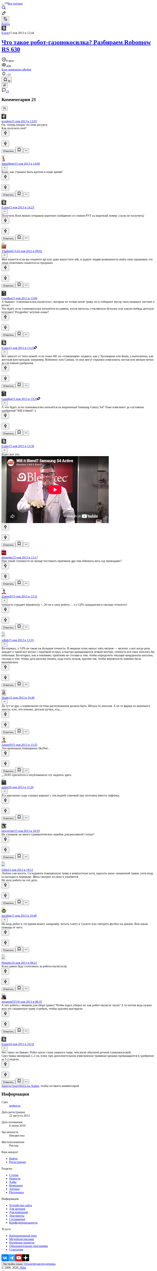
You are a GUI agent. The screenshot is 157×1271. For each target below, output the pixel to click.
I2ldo (5, 869)
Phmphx (7, 962)
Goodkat (7, 298)
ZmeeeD (7, 596)
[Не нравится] (5, 144)
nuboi (5, 787)
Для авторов (17, 1208)
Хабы (12, 1182)
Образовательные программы (28, 1246)
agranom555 (9, 1001)
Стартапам (16, 1249)
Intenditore (8, 163)
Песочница (16, 1192)
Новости (14, 1178)
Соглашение (17, 1219)
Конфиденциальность (23, 1222)
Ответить (8, 151)
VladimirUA (9, 251)
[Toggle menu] (3, 4)
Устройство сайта (20, 1205)
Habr (22, 1267)
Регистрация (17, 1162)
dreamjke (7, 557)
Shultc (5, 697)
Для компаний (18, 1212)
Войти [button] (6, 24)
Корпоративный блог (23, 1235)
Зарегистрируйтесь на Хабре (20, 1086)
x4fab (5, 640)
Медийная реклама (21, 1239)
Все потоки (15, 3)
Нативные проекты (21, 1242)
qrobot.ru (14, 1105)
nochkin (6, 915)
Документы (16, 1215)
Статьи (13, 1175)
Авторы (14, 1188)
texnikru (6, 121)
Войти (13, 1158)
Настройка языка (13, 1264)
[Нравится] (5, 133)
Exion (5, 33)
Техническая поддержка (40, 1263)
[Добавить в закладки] (19, 150)
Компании (16, 1185)
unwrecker (8, 831)
